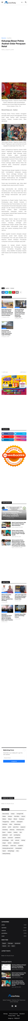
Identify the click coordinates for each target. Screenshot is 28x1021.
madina (9, 832)
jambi (9, 827)
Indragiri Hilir (20, 813)
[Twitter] (6, 292)
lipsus (3, 832)
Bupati (4, 943)
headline (9, 38)
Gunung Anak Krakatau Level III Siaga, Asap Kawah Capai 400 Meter (7, 332)
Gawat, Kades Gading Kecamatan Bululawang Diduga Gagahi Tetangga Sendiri (18, 532)
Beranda (4, 38)
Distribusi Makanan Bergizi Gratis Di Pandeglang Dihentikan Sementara (19, 966)
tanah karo (13, 845)
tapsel (4, 850)
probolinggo (5, 840)
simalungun (5, 845)
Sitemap (5, 1013)
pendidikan (14, 933)
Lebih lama (23, 372)
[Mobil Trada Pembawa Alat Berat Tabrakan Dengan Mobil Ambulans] (6, 525)
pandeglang (17, 835)
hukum (4, 946)
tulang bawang (6, 853)
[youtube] (15, 1006)
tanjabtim (20, 845)
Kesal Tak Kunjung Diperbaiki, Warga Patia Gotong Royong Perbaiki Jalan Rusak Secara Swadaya (7, 312)
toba (17, 850)
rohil (12, 840)
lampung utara (20, 829)
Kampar (10, 816)
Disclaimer (22, 1013)
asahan (13, 821)
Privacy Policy (11, 1015)
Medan (4, 819)
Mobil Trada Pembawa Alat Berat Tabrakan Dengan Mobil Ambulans (19, 524)
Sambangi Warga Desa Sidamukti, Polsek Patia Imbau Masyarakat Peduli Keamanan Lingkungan (20, 313)
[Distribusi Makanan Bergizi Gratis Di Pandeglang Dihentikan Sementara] (6, 967)
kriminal (12, 288)
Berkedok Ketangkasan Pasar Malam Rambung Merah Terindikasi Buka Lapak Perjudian (7, 617)
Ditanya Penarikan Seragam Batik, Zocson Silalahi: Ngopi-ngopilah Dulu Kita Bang (7, 597)
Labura (23, 816)
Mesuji (9, 819)
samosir (17, 840)
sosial (14, 936)
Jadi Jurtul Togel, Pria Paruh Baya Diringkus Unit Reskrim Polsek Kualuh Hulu (20, 597)
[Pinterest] (13, 292)
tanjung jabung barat (7, 848)
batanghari (19, 821)
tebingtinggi (11, 850)
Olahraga (10, 943)
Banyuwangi (5, 813)
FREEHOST (17, 1018)
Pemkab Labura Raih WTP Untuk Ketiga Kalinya (20, 615)
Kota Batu (16, 816)
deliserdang (17, 824)
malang (15, 832)
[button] (2, 2)
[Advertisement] (14, 21)
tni (8, 946)
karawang (5, 829)
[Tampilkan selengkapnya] (20, 292)
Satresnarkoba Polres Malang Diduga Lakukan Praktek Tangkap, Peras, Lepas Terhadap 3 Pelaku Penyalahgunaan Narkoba (18, 542)
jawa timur (15, 827)
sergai (4, 843)
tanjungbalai (18, 848)
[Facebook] (3, 292)
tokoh (13, 946)
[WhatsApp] (10, 292)
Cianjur (12, 813)
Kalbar (4, 816)
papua (4, 837)
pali (11, 835)
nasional (14, 930)
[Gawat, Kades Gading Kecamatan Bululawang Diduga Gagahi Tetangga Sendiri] (6, 533)
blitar (10, 824)
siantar (9, 843)
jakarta (4, 827)
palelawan (5, 835)
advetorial (17, 943)
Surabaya (21, 819)
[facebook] (12, 1006)
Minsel (15, 819)
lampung (12, 829)
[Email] (17, 292)
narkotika (14, 927)
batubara (4, 824)
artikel (14, 925)
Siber (18, 1015)
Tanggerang (5, 821)
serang (23, 840)
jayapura (23, 827)
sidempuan (16, 843)
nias (21, 832)
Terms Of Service (13, 1013)
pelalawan (17, 837)
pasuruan (10, 837)
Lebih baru (5, 372)
